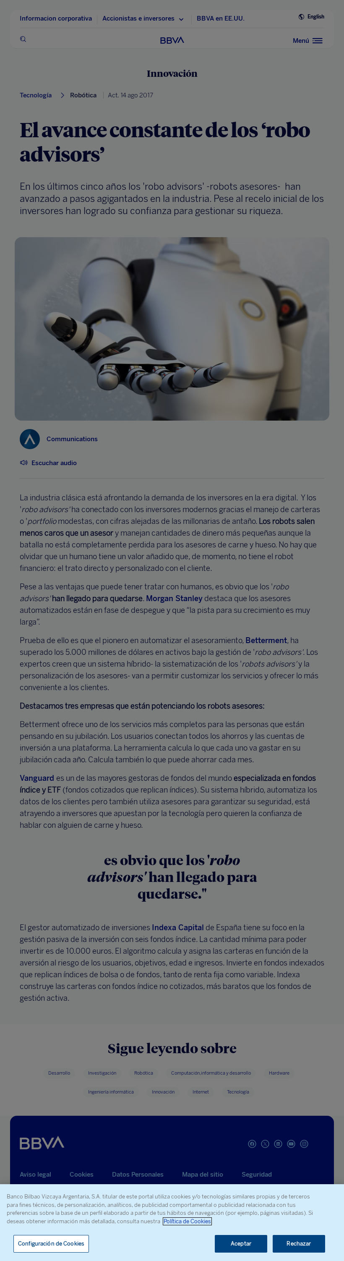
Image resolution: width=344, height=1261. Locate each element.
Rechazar (299, 1243)
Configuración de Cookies (51, 1243)
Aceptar (241, 1243)
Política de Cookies (187, 1221)
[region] (172, 1222)
